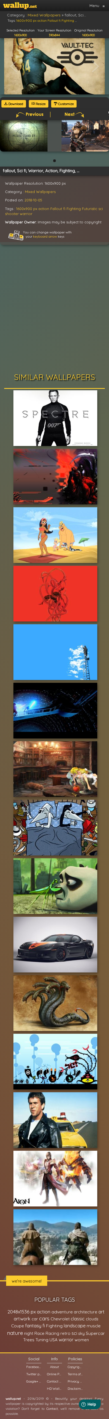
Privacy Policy (75, 1381)
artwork (22, 1319)
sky (81, 1333)
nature (15, 1333)
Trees (28, 1339)
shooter (12, 213)
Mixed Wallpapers (40, 191)
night (28, 1333)
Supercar (95, 1333)
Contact (52, 1408)
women (82, 1339)
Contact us (54, 1381)
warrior (26, 213)
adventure (62, 1312)
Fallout (56, 208)
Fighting (74, 208)
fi (64, 208)
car (35, 1319)
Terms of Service (75, 1374)
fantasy (33, 1325)
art (101, 1312)
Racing (52, 1333)
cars (44, 1318)
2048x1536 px (22, 1312)
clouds (92, 1319)
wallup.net (13, 1398)
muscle (94, 1325)
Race (39, 1333)
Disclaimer (75, 1388)
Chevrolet (60, 1319)
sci (100, 208)
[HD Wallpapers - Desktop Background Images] (20, 5)
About (54, 1367)
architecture (85, 1312)
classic (78, 1319)
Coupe (17, 1325)
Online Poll (54, 1374)
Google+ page (33, 1381)
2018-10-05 (33, 200)
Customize (65, 104)
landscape (75, 1325)
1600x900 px (26, 208)
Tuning (41, 1339)
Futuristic (89, 208)
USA (53, 1339)
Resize (40, 104)
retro (65, 1333)
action (43, 208)
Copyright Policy (75, 1367)
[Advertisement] (54, 310)
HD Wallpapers (54, 1388)
